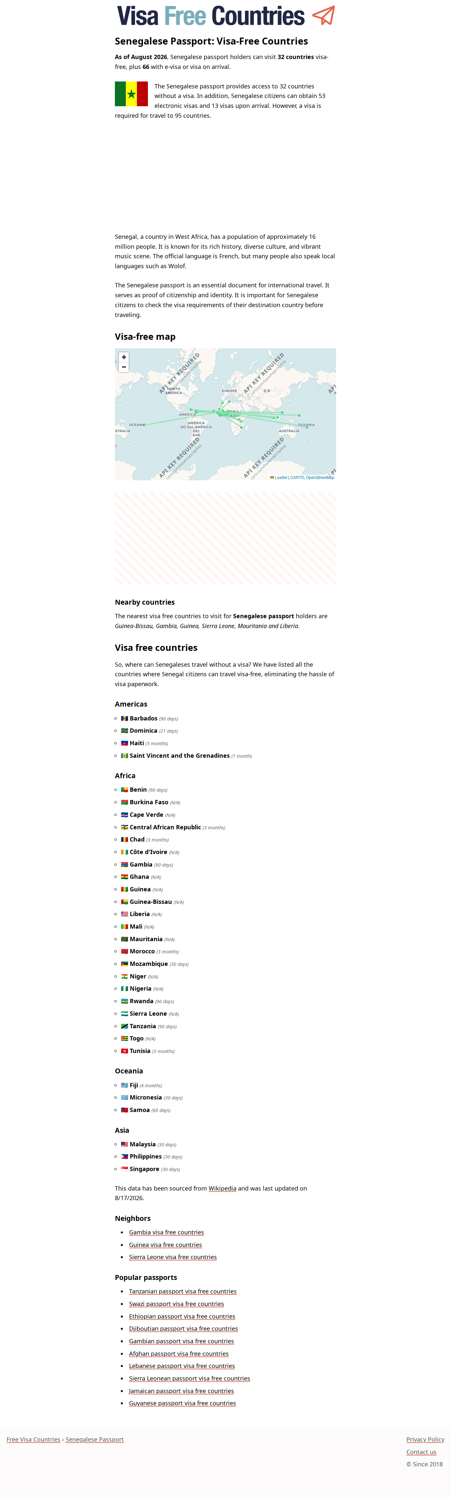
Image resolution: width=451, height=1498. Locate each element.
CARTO (297, 477)
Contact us (421, 1452)
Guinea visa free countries (165, 1245)
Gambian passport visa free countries (181, 1341)
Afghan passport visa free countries (179, 1353)
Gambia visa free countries (166, 1232)
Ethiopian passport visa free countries (182, 1316)
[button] (124, 357)
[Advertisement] (225, 176)
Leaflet (280, 477)
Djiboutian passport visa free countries (183, 1328)
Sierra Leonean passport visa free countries (189, 1378)
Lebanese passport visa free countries (182, 1366)
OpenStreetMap (320, 477)
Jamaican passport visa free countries (181, 1391)
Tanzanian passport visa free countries (183, 1291)
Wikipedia (222, 1188)
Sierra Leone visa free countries (173, 1257)
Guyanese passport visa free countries (182, 1403)
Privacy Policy (425, 1439)
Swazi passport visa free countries (176, 1304)
